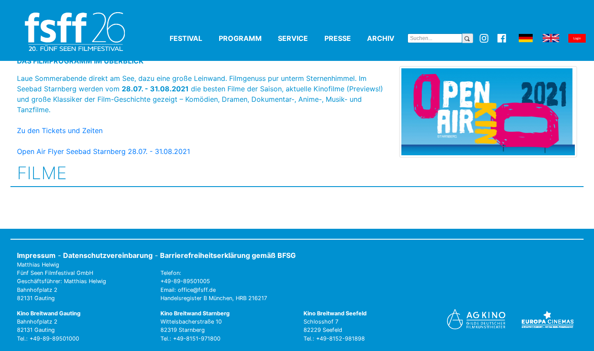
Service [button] (299, 38)
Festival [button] (192, 38)
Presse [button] (344, 38)
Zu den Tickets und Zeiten (60, 130)
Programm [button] (247, 38)
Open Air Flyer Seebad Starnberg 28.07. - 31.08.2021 (103, 151)
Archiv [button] (387, 38)
